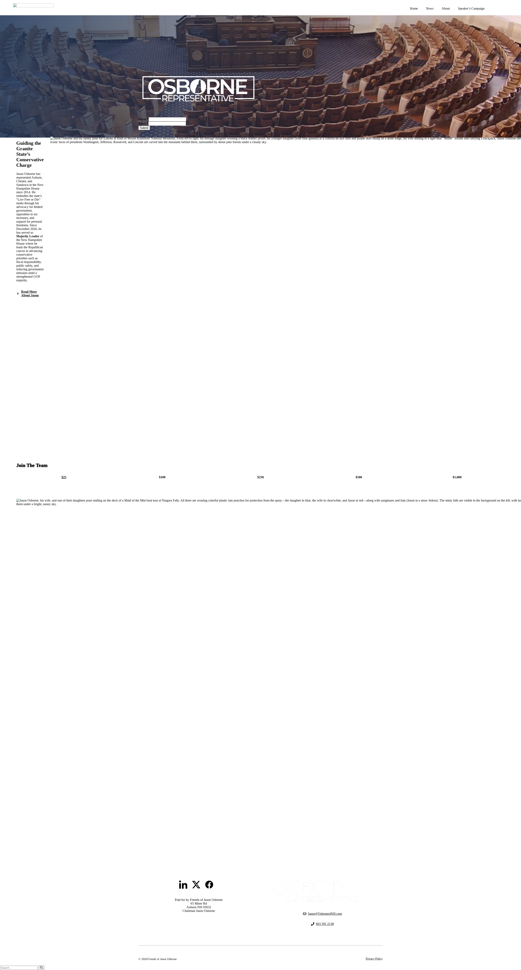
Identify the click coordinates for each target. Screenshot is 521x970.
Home (414, 8)
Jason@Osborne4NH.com (325, 913)
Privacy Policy (374, 958)
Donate (501, 8)
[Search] (41, 968)
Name (143, 119)
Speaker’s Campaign (471, 8)
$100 (162, 477)
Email (143, 123)
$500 (359, 477)
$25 (63, 477)
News (429, 8)
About (446, 8)
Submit (144, 127)
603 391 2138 (325, 924)
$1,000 (457, 477)
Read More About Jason (30, 293)
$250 (260, 477)
